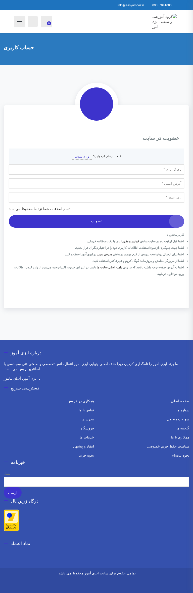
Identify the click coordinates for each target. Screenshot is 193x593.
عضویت (96, 221)
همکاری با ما (180, 437)
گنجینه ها (182, 428)
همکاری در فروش (81, 401)
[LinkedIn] (78, 586)
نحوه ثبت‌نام (180, 455)
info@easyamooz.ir (131, 5)
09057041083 (162, 5)
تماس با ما (86, 410)
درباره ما (182, 410)
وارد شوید (82, 156)
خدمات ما (87, 437)
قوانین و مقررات (129, 241)
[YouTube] (85, 586)
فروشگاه (87, 428)
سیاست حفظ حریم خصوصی (168, 446)
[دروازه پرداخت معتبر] (11, 520)
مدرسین (88, 419)
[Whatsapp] (108, 586)
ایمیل (8, 473)
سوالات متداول (178, 419)
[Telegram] (101, 586)
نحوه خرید (86, 455)
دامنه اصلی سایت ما (109, 267)
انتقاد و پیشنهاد (83, 446)
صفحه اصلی (180, 401)
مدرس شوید (104, 254)
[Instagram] (115, 586)
